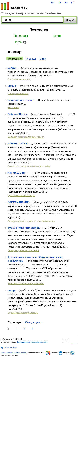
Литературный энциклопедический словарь (31, 221)
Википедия (13, 107)
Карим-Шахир (17, 172)
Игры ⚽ (21, 42)
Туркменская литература (24, 227)
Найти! (70, 20)
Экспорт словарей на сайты (14, 353)
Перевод (30, 58)
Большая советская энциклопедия (26, 137)
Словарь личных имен (19, 79)
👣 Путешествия (9, 348)
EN (52, 2)
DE (59, 2)
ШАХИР (12, 67)
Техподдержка (23, 342)
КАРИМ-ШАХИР (17, 143)
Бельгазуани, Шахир (21, 100)
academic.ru (14, 6)
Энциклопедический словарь (23, 313)
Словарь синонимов (18, 93)
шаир (11, 290)
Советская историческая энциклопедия (29, 166)
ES (66, 2)
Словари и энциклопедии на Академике (31, 13)
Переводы (21, 35)
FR (72, 2)
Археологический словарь (21, 195)
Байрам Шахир (17, 114)
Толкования (39, 29)
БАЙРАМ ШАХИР (18, 202)
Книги (57, 35)
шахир (12, 85)
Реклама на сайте (39, 342)
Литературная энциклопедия (23, 250)
